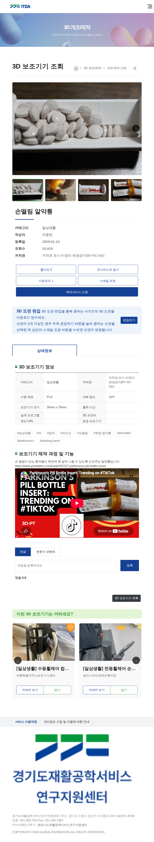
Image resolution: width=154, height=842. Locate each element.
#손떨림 (82, 433)
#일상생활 (24, 433)
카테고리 (22, 228)
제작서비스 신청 (77, 292)
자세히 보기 (30, 689)
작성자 (20, 235)
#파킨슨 (66, 433)
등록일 (20, 242)
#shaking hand (50, 440)
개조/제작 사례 (116, 68)
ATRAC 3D (20, 6)
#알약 (51, 433)
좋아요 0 (46, 269)
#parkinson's (25, 440)
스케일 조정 (108, 280)
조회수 (20, 248)
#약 (39, 433)
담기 (57, 689)
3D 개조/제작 (92, 68)
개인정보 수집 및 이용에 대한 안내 (66, 721)
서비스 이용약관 (26, 721)
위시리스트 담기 (108, 269)
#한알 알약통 (102, 433)
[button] (136, 128)
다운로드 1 (46, 280)
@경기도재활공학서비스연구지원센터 (62, 824)
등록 (130, 565)
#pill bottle (124, 433)
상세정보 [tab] (44, 351)
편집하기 (129, 320)
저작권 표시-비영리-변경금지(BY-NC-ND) (73, 255)
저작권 (20, 255)
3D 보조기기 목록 (126, 598)
